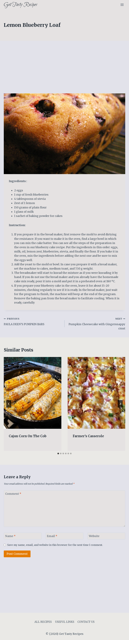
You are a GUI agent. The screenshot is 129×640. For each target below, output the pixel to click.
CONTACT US (86, 622)
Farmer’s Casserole (88, 436)
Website (94, 536)
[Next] (120, 404)
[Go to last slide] (8, 404)
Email (52, 536)
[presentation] (32, 393)
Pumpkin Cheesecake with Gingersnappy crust (97, 323)
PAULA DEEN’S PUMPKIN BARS (24, 321)
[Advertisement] (64, 70)
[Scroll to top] (121, 635)
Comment (13, 494)
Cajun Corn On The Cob (27, 436)
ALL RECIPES (43, 622)
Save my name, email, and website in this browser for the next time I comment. (55, 544)
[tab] (58, 453)
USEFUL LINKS (64, 622)
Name (10, 536)
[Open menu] (122, 4)
